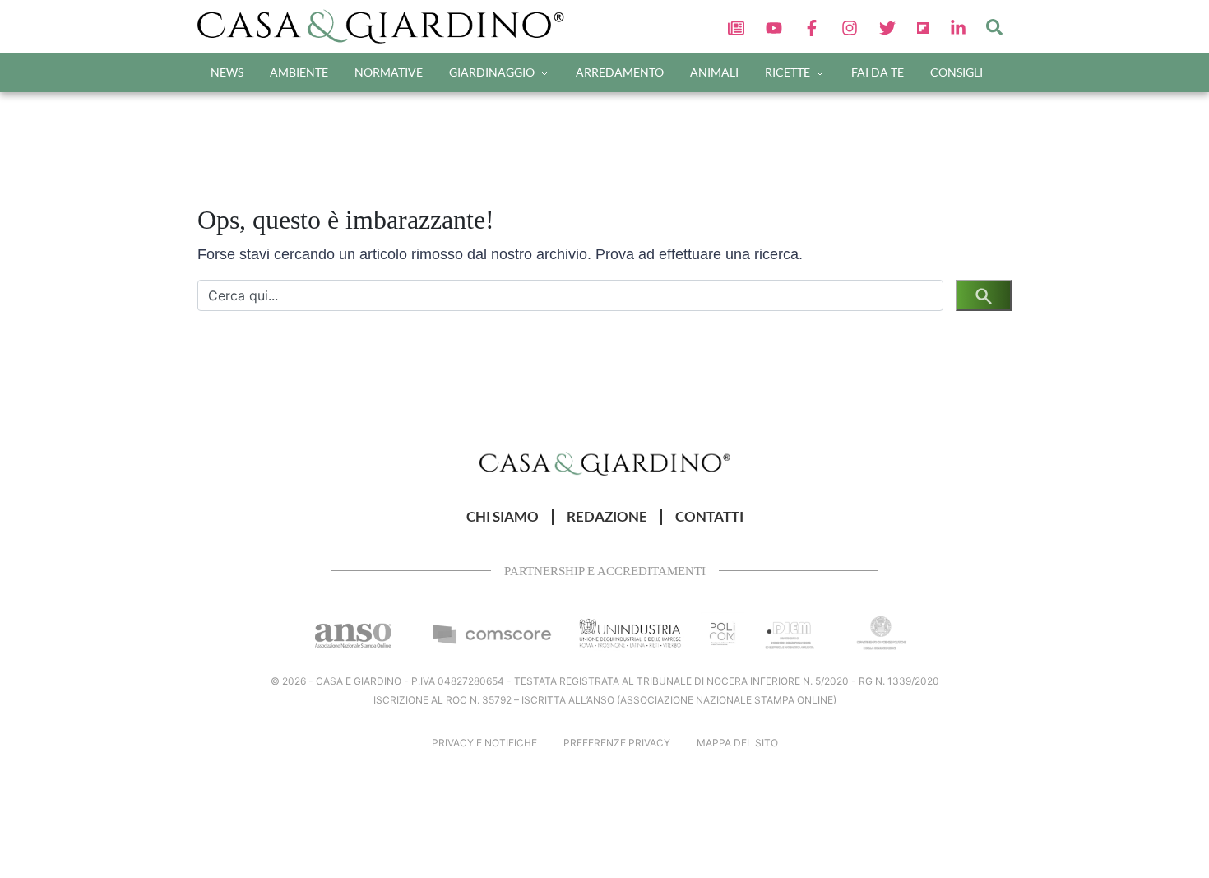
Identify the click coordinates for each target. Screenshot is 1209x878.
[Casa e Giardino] (604, 463)
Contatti (709, 517)
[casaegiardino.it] (386, 26)
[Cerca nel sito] (994, 26)
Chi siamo (502, 517)
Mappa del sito (737, 742)
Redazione (607, 517)
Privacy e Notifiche (484, 742)
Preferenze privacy (616, 742)
